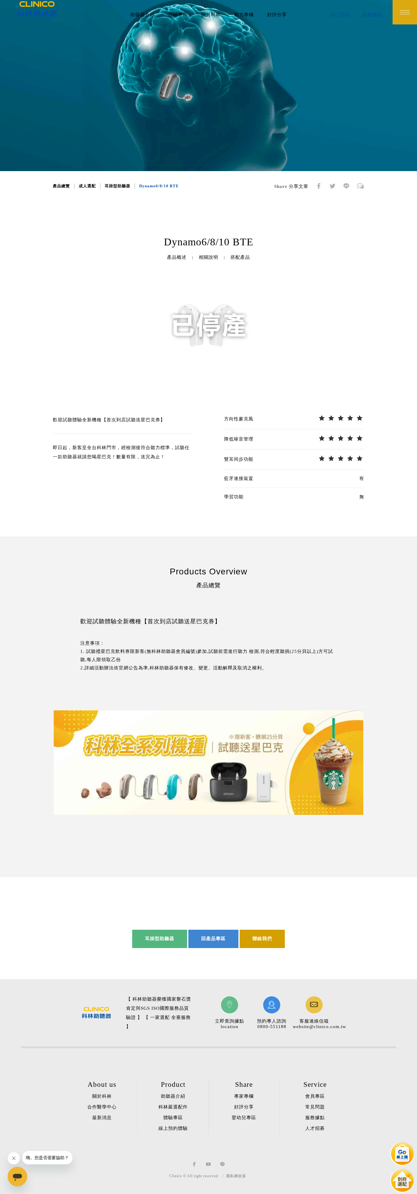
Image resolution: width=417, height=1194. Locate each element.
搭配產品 (240, 257)
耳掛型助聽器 (117, 186)
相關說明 (208, 257)
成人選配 (87, 186)
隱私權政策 (236, 1176)
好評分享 (277, 14)
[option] (208, 325)
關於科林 (211, 14)
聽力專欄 (244, 14)
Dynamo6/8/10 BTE (159, 186)
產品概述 (177, 257)
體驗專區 (178, 14)
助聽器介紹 (142, 14)
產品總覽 (61, 186)
